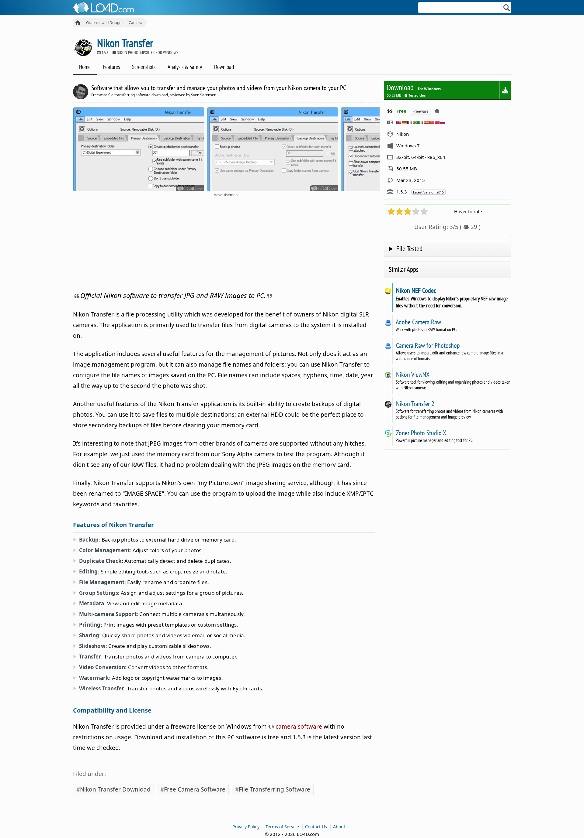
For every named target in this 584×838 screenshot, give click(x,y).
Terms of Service (282, 826)
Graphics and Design (103, 22)
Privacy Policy (245, 826)
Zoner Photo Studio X (421, 433)
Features (111, 66)
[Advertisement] (226, 243)
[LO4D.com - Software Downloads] (77, 22)
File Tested (409, 248)
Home (85, 66)
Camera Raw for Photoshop (428, 345)
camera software (298, 726)
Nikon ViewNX (412, 374)
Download (224, 66)
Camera (135, 22)
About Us (342, 826)
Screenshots (143, 66)
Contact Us (316, 826)
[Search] (507, 7)
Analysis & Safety (185, 66)
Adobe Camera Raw (418, 322)
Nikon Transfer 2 (415, 403)
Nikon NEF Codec (416, 290)
